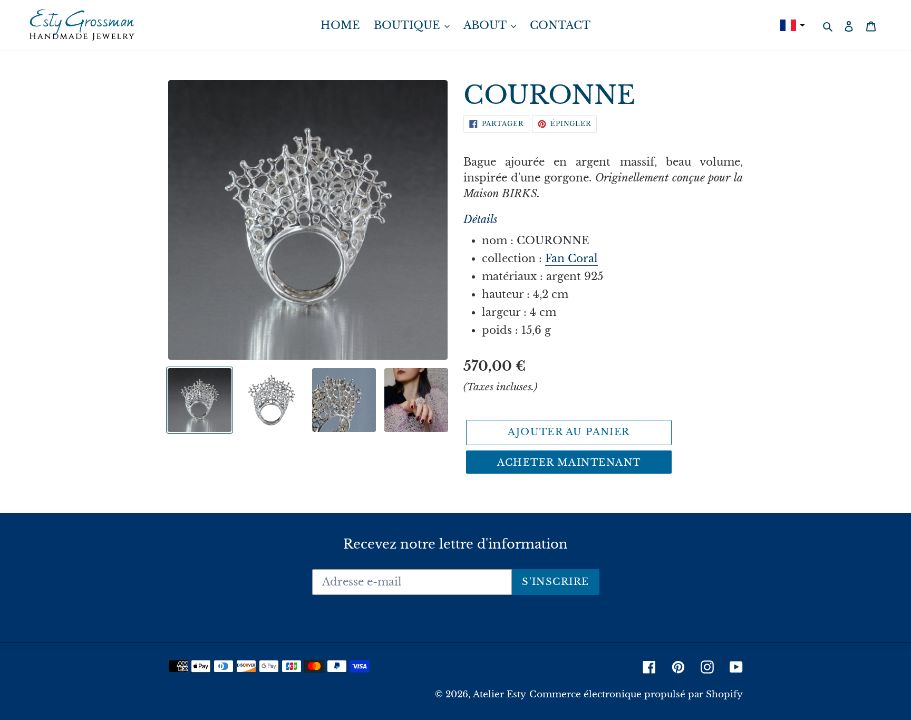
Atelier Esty (499, 694)
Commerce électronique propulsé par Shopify (636, 694)
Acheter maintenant (569, 462)
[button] (791, 25)
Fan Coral (571, 258)
